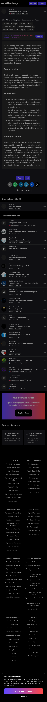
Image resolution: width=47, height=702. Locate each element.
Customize (23, 697)
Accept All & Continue (23, 691)
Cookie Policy (8, 685)
